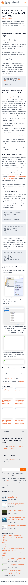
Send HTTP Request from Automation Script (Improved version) (15, 537)
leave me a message (16, 485)
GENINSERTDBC (11, 378)
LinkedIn (7, 480)
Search (23, 469)
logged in (12, 459)
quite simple (12, 98)
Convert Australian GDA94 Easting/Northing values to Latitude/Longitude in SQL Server (16, 572)
